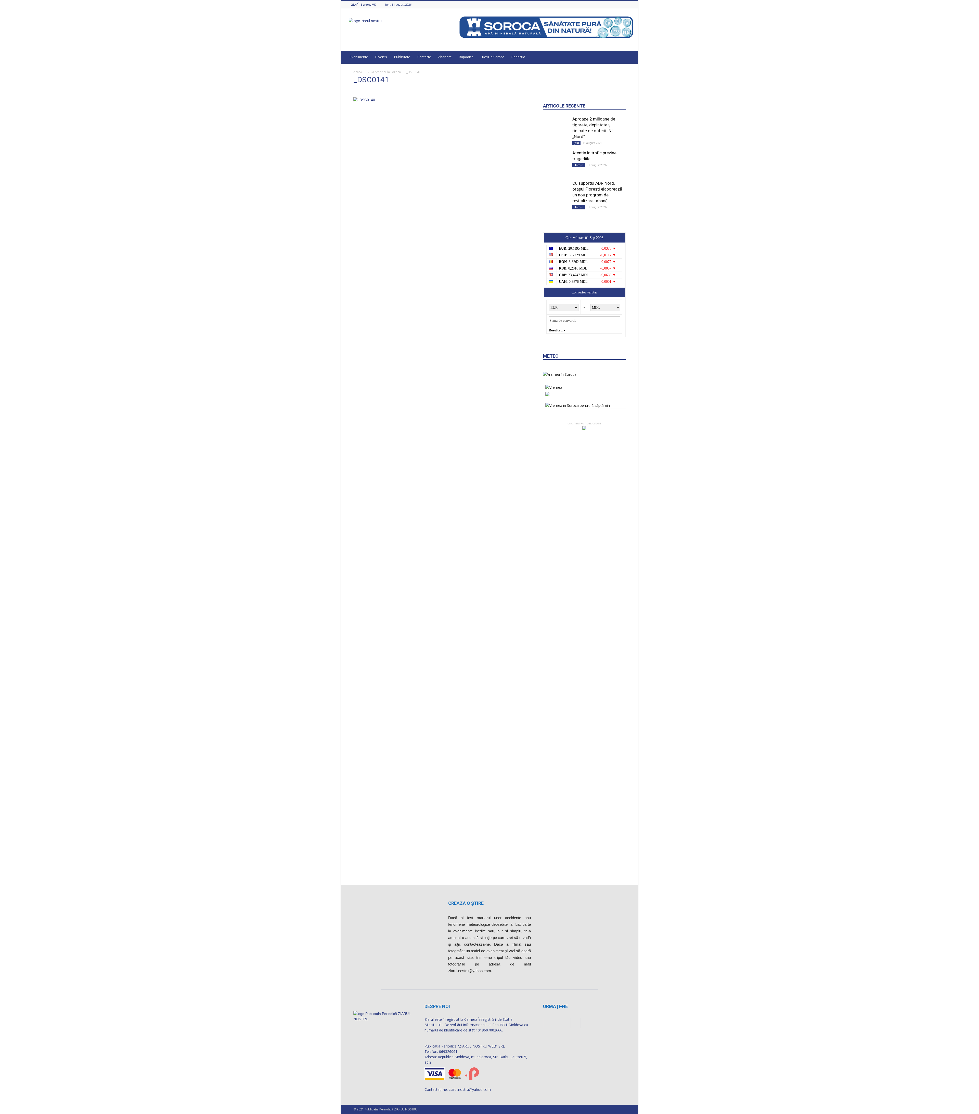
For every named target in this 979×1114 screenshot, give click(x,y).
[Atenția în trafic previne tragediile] (556, 159)
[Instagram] (623, 4)
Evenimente (359, 57)
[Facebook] (617, 4)
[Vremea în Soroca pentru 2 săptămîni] (578, 404)
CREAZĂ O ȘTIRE (466, 903)
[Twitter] (630, 4)
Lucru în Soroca (492, 57)
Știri (576, 143)
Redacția (518, 57)
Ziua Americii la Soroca (384, 72)
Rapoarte (466, 57)
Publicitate (402, 57)
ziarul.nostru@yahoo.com (470, 1089)
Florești (578, 165)
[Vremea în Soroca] (559, 374)
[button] (629, 57)
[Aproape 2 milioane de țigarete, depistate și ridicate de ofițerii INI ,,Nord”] (556, 129)
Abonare (445, 57)
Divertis (381, 57)
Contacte (424, 57)
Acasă (357, 72)
